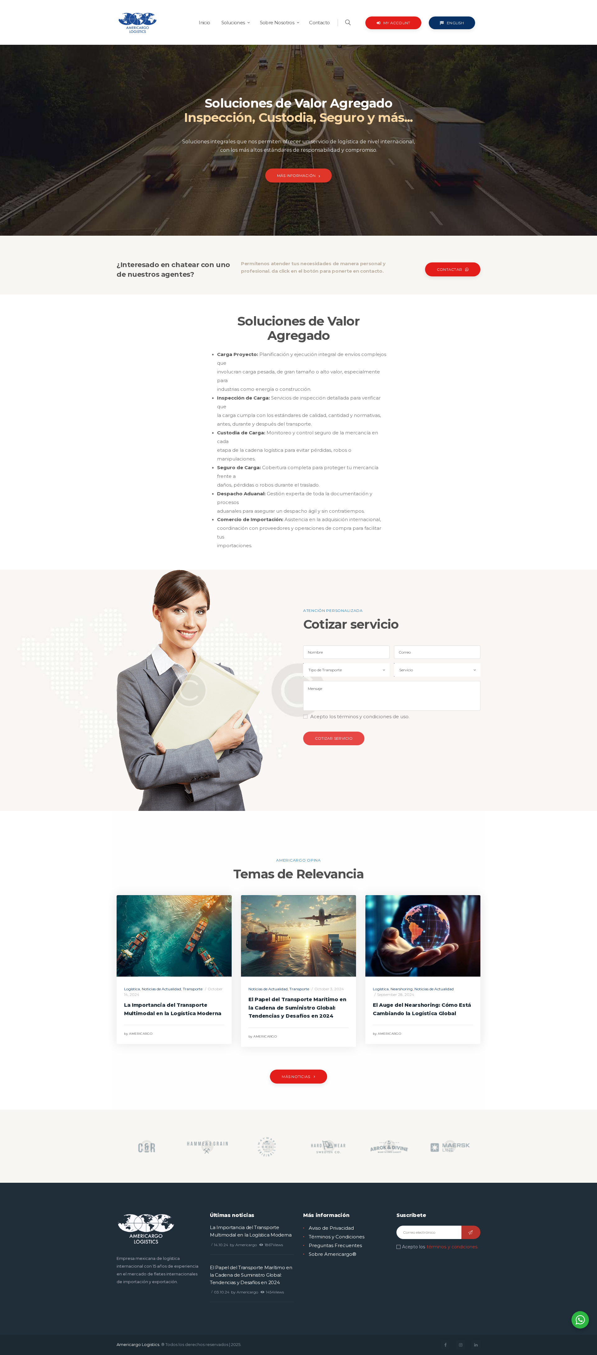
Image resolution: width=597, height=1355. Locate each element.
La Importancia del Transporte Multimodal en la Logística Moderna (172, 1009)
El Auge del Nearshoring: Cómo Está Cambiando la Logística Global (422, 1009)
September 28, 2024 (395, 994)
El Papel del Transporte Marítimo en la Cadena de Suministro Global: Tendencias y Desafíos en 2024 (297, 1008)
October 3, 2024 (329, 989)
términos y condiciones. (453, 1247)
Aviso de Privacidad (331, 1228)
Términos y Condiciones (336, 1237)
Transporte (192, 989)
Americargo (138, 1034)
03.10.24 (221, 1292)
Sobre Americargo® (332, 1254)
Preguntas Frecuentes (335, 1245)
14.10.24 (221, 1244)
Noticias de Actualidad (161, 989)
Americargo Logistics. (138, 1344)
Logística (132, 989)
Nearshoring (402, 989)
